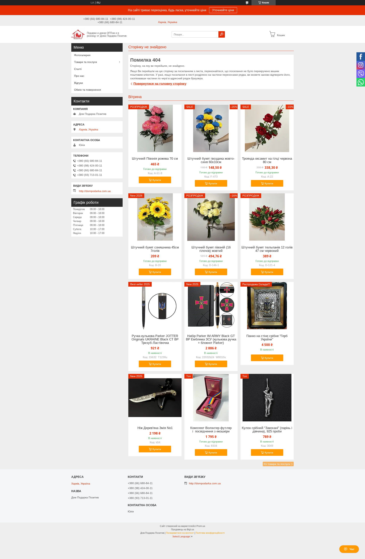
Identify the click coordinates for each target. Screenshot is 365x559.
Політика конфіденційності (210, 533)
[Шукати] (221, 34)
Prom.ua (200, 526)
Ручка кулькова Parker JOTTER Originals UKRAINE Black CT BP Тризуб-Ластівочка (155, 339)
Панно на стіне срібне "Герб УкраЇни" (267, 337)
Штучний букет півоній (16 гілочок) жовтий (211, 249)
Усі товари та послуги (276, 463)
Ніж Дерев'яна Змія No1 (155, 428)
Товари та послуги (85, 61)
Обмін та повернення (87, 89)
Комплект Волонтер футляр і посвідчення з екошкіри (211, 429)
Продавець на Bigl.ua (182, 529)
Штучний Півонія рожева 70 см (155, 158)
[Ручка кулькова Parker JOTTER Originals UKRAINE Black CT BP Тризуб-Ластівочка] (155, 305)
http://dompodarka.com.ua (95, 191)
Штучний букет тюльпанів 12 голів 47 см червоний (267, 249)
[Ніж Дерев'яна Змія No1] (155, 397)
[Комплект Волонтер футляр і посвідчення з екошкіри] (211, 397)
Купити (156, 180)
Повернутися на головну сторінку (159, 84)
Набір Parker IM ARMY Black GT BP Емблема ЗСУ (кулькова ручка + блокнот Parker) (211, 339)
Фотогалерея (82, 55)
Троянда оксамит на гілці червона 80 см (267, 160)
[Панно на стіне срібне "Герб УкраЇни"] (267, 305)
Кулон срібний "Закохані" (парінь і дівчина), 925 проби (267, 429)
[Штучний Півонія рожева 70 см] (155, 128)
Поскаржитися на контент (180, 533)
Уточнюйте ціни (223, 10)
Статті (78, 69)
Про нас (79, 75)
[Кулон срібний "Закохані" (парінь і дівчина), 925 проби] (267, 397)
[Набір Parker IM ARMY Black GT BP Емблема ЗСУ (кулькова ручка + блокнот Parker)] (211, 305)
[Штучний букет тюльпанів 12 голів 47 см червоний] (267, 217)
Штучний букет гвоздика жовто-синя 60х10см (211, 160)
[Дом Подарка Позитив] (78, 34)
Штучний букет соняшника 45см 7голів (155, 249)
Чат (352, 549)
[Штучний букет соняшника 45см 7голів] (155, 217)
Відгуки (78, 82)
